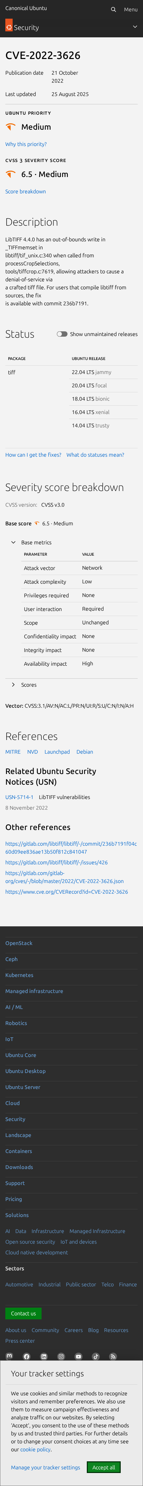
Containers (18, 1151)
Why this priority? (26, 144)
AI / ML (14, 1007)
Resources (116, 1330)
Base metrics (36, 542)
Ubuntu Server (22, 1087)
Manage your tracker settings (45, 1467)
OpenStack (19, 943)
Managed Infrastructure (97, 1231)
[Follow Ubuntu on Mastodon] (10, 1358)
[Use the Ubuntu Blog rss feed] (114, 1358)
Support (15, 1183)
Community (45, 1330)
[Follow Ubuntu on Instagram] (62, 1358)
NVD (32, 752)
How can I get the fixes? (33, 455)
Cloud (12, 1103)
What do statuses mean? (95, 455)
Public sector (81, 1284)
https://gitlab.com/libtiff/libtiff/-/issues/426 (56, 862)
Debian (84, 752)
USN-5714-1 (19, 797)
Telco (107, 1284)
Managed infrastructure (34, 991)
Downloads (19, 1167)
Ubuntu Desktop (25, 1071)
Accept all (103, 1467)
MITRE (13, 752)
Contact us (23, 1313)
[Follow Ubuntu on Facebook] (28, 1358)
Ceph (11, 959)
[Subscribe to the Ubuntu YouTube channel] (79, 1358)
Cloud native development (36, 1252)
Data (20, 1231)
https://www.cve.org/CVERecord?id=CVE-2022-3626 (66, 892)
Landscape (18, 1135)
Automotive (19, 1284)
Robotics (16, 1023)
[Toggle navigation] (135, 27)
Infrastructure (48, 1231)
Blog (93, 1330)
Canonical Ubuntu (26, 8)
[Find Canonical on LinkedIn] (45, 1358)
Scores (29, 685)
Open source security (30, 1242)
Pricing (13, 1199)
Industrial (50, 1284)
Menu (131, 9)
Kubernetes (19, 975)
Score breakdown (25, 191)
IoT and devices (79, 1242)
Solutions (17, 1215)
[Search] (113, 9)
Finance (128, 1284)
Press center (20, 1341)
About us (15, 1330)
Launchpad (57, 752)
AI (7, 1231)
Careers (74, 1330)
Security (15, 1119)
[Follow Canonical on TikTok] (97, 1358)
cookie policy (35, 1449)
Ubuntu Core (20, 1055)
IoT (9, 1039)
